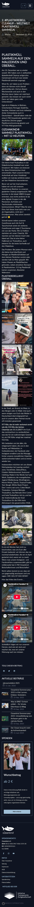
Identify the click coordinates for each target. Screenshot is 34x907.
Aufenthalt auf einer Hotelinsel (14, 175)
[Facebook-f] (3, 853)
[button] (4, 671)
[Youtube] (13, 853)
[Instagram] (8, 853)
